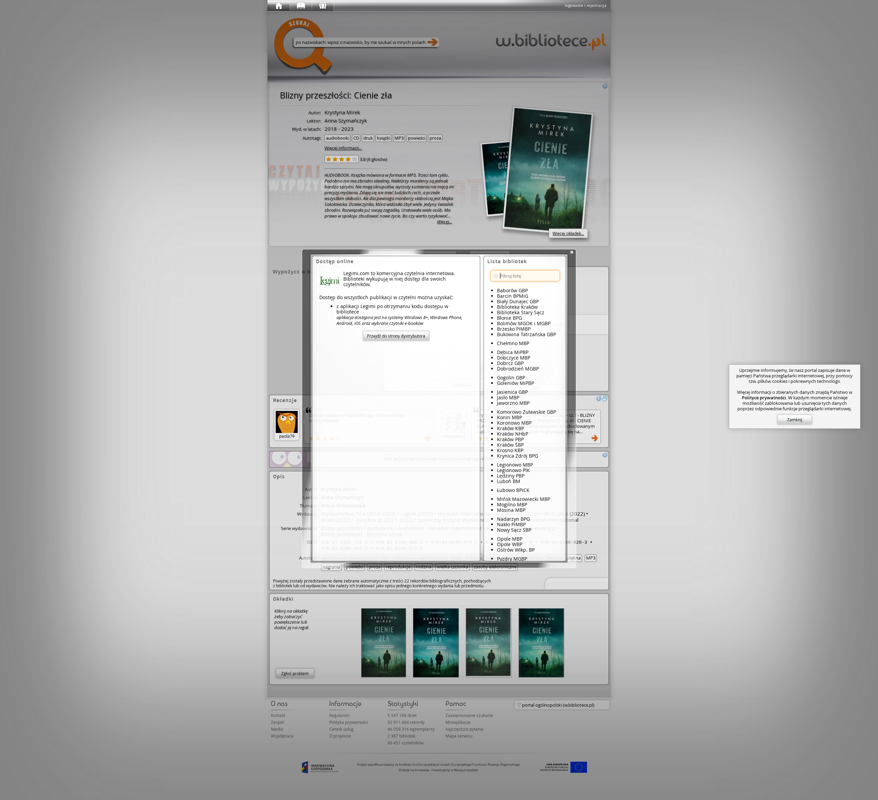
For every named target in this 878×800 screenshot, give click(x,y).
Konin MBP (509, 417)
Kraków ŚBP (510, 445)
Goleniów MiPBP (515, 383)
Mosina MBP (511, 510)
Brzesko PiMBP (514, 329)
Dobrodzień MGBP (518, 368)
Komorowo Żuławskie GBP (526, 412)
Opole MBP (509, 539)
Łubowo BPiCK (513, 490)
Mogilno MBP (512, 504)
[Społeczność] (322, 6)
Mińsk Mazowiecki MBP (523, 499)
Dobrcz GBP (510, 363)
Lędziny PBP (510, 475)
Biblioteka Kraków (517, 307)
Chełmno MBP (513, 343)
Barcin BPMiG (512, 296)
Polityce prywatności (764, 398)
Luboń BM (508, 481)
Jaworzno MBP (513, 403)
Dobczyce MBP (513, 357)
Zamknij (794, 419)
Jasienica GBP (512, 392)
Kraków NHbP (512, 434)
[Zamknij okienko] (571, 252)
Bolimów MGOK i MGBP (523, 323)
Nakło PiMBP (511, 524)
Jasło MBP (508, 397)
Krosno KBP (510, 450)
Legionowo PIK (513, 470)
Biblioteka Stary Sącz (520, 312)
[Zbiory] (300, 6)
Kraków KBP (510, 428)
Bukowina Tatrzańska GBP (526, 334)
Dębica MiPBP (513, 352)
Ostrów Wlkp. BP (516, 549)
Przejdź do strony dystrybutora (396, 336)
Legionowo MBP (515, 464)
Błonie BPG (509, 318)
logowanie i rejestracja (586, 5)
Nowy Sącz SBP (514, 530)
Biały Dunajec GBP (518, 301)
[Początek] (278, 6)
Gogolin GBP (511, 377)
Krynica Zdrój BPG (517, 455)
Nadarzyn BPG (513, 519)
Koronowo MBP (514, 423)
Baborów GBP (512, 290)
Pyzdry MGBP (512, 558)
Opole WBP (509, 544)
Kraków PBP (510, 439)
